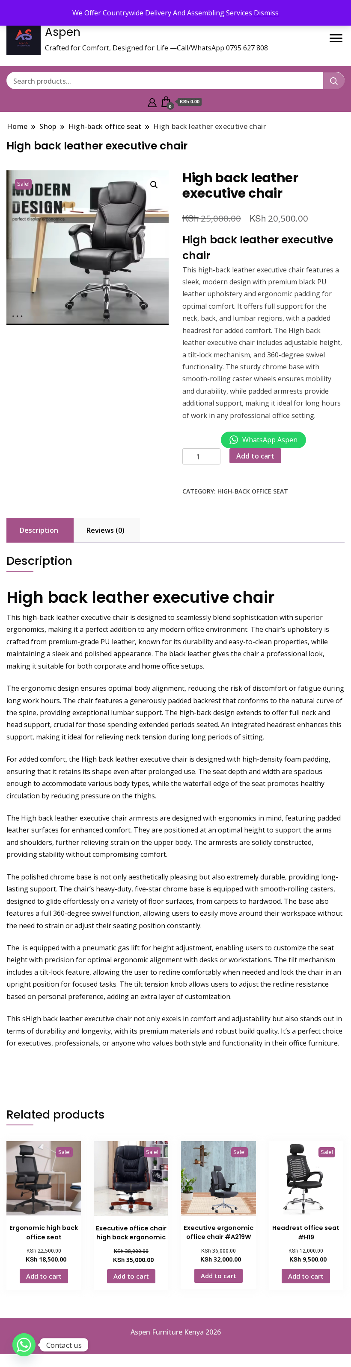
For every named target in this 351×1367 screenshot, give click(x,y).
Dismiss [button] (266, 13)
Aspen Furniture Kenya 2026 (176, 1332)
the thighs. (139, 795)
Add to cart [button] (44, 1276)
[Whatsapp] (24, 1344)
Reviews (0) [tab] (105, 530)
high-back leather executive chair (251, 270)
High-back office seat (252, 491)
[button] (154, 185)
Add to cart (255, 456)
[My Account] (152, 101)
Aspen (62, 32)
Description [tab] (39, 530)
